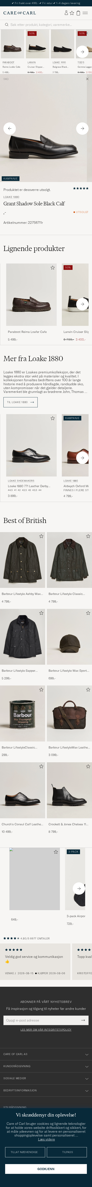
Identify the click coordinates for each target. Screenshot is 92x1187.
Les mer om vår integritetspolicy (46, 1030)
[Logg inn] (66, 12)
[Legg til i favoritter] (51, 268)
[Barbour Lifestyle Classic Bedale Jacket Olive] (69, 590)
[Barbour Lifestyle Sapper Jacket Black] (22, 667)
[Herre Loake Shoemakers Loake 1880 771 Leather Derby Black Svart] (31, 445)
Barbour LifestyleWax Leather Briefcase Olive (69, 748)
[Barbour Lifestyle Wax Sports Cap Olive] (69, 667)
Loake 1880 (59, 62)
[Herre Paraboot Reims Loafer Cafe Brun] (12, 43)
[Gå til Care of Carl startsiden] (19, 13)
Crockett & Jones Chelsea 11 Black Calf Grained (67, 824)
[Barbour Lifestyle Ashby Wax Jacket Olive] (22, 590)
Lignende (34, 248)
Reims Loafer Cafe (11, 67)
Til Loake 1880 (18, 402)
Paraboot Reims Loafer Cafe (27, 332)
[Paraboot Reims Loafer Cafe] (31, 328)
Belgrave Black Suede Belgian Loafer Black (60, 67)
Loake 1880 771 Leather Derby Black (28, 486)
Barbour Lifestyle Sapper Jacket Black (18, 671)
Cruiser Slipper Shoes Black (35, 67)
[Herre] (34, 879)
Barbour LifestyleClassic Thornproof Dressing (18, 748)
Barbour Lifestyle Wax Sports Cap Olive (68, 671)
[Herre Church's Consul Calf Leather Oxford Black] (22, 790)
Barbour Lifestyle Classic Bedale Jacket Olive (66, 594)
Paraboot (9, 62)
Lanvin (32, 62)
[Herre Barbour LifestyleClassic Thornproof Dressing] (22, 713)
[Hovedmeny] (85, 13)
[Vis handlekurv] (78, 13)
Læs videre (46, 1139)
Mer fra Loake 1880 (33, 358)
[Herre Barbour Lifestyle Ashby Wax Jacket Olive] (22, 560)
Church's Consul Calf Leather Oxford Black (22, 824)
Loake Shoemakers (21, 480)
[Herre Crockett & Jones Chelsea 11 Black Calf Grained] (69, 790)
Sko (6, 79)
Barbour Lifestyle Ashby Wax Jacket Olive (21, 594)
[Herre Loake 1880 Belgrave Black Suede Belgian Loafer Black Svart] (62, 43)
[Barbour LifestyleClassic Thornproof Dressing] (22, 744)
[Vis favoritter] (72, 13)
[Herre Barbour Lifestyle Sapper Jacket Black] (22, 637)
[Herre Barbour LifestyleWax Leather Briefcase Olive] (69, 713)
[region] (46, 961)
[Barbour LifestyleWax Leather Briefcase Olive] (69, 744)
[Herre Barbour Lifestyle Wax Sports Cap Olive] (69, 637)
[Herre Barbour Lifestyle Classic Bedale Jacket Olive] (69, 560)
